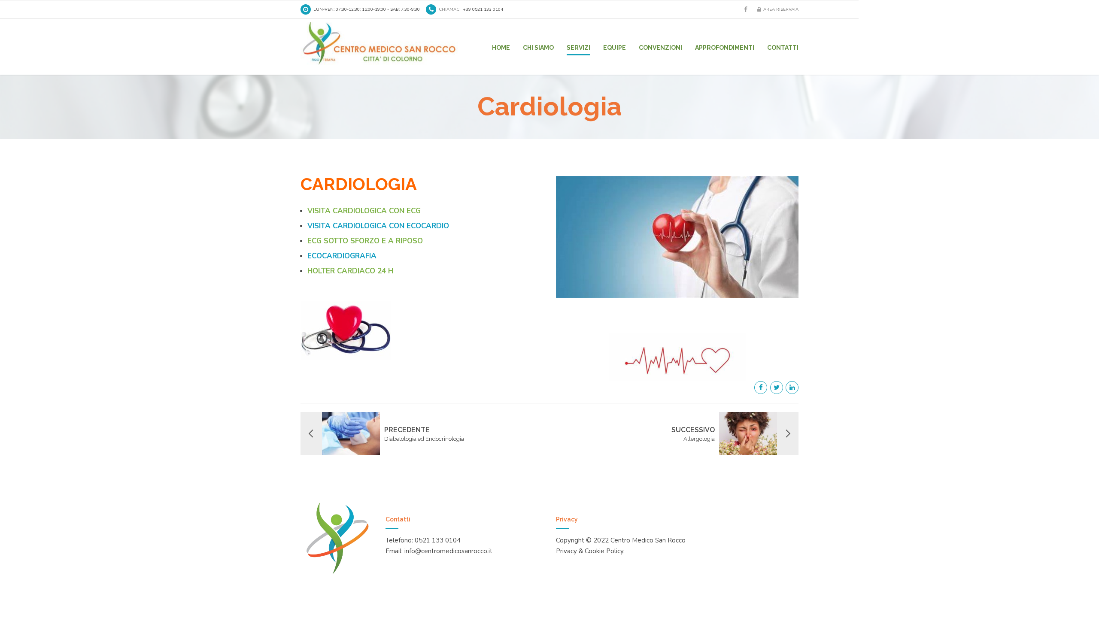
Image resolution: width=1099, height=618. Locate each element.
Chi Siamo (538, 47)
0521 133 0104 (438, 540)
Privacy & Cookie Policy (589, 551)
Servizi (578, 47)
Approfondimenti (724, 47)
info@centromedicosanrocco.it (448, 551)
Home (501, 47)
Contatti (782, 47)
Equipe (614, 47)
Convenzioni (660, 47)
